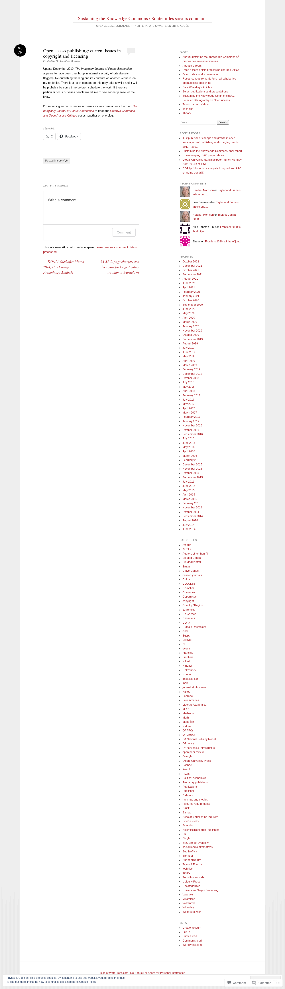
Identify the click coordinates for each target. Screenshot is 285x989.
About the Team (192, 65)
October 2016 (191, 430)
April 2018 (189, 391)
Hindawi (188, 665)
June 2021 (189, 283)
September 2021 (193, 274)
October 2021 (191, 270)
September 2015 (193, 477)
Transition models (193, 877)
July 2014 (188, 524)
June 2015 (189, 485)
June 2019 (189, 352)
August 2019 (190, 343)
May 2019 (189, 356)
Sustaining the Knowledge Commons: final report (212, 151)
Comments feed (192, 940)
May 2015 (189, 490)
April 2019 (189, 360)
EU (184, 644)
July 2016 (188, 438)
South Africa (190, 851)
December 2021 (192, 265)
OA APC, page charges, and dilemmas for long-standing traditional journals (119, 266)
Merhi (186, 717)
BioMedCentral (192, 562)
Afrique (187, 545)
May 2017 (189, 403)
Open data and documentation (201, 74)
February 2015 (191, 503)
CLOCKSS (189, 583)
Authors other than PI (195, 553)
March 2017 (190, 412)
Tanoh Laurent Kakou (196, 104)
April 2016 (189, 451)
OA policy (188, 743)
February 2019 (191, 369)
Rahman (188, 795)
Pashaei (188, 765)
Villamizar (189, 899)
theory (186, 872)
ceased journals (192, 575)
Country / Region (193, 605)
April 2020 (189, 317)
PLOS (186, 773)
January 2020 (191, 326)
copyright (62, 160)
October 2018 (191, 378)
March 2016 (190, 455)
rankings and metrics (195, 799)
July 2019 (188, 347)
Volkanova (189, 903)
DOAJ (186, 622)
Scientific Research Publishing (201, 829)
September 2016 (193, 434)
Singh (186, 838)
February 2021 (191, 291)
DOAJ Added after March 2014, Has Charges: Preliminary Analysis (63, 266)
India (186, 683)
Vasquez (188, 894)
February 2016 (191, 460)
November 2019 (192, 330)
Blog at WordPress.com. (114, 973)
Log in (186, 932)
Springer (188, 855)
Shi (185, 834)
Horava (187, 674)
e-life (186, 631)
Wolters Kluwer (192, 911)
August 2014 (190, 520)
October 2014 (191, 512)
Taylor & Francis (192, 864)
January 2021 (191, 296)
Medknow (188, 713)
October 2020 (191, 300)
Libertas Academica (194, 704)
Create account (192, 927)
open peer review (193, 752)
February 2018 (191, 395)
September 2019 (193, 339)
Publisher (188, 790)
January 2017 (191, 421)
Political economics (194, 778)
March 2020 (190, 322)
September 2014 (193, 516)
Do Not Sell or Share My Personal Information (157, 973)
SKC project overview (196, 842)
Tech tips (188, 109)
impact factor (190, 678)
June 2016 (189, 442)
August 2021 (190, 278)
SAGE (186, 808)
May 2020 (189, 313)
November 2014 (192, 507)
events (187, 648)
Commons (189, 592)
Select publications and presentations (205, 91)
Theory (187, 113)
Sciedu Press (191, 821)
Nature (187, 726)
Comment (124, 232)
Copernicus (190, 596)
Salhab (187, 812)
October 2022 (191, 261)
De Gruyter (189, 614)
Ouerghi (187, 756)
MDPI (186, 709)
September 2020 (193, 304)
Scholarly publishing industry (200, 817)
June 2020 (189, 309)
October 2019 (191, 334)
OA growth (189, 734)
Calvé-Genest (191, 570)
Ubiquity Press (191, 881)
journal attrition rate (194, 687)
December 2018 (192, 373)
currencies (189, 609)
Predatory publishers (195, 782)
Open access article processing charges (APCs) (211, 70)
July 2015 (188, 481)
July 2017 (188, 399)
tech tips (188, 868)
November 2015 (192, 468)
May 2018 (189, 386)
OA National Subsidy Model (199, 739)
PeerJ (186, 769)
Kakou (186, 691)
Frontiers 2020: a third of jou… (223, 241)
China (186, 579)
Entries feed (190, 936)
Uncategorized (191, 886)
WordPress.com (192, 944)
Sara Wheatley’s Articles (197, 87)
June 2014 (189, 529)
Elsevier (187, 639)
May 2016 (189, 447)
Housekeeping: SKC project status (203, 155)
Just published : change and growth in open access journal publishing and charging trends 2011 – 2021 (210, 142)
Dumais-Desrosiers (194, 627)
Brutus (186, 566)
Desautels (189, 618)
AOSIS (187, 549)
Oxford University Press (197, 760)
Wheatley (188, 907)
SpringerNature (192, 860)
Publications (190, 786)
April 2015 (189, 494)
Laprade (188, 696)
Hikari (186, 661)
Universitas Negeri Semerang (200, 890)
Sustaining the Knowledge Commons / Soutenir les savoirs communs (142, 18)
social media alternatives (198, 847)
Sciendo (188, 825)
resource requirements (196, 803)
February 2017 (191, 416)
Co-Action (189, 588)
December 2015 (192, 464)
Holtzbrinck (189, 670)
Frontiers (188, 657)
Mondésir (188, 721)
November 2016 (192, 425)
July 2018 (188, 382)
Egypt (186, 635)
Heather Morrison (203, 190)
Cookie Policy (87, 981)
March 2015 (190, 499)
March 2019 (190, 365)
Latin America (191, 700)
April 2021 (189, 287)
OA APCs (188, 730)
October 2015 (191, 473)
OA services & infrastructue (199, 747)
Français (188, 652)
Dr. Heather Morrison (68, 61)
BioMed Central (192, 557)
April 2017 (189, 408)
